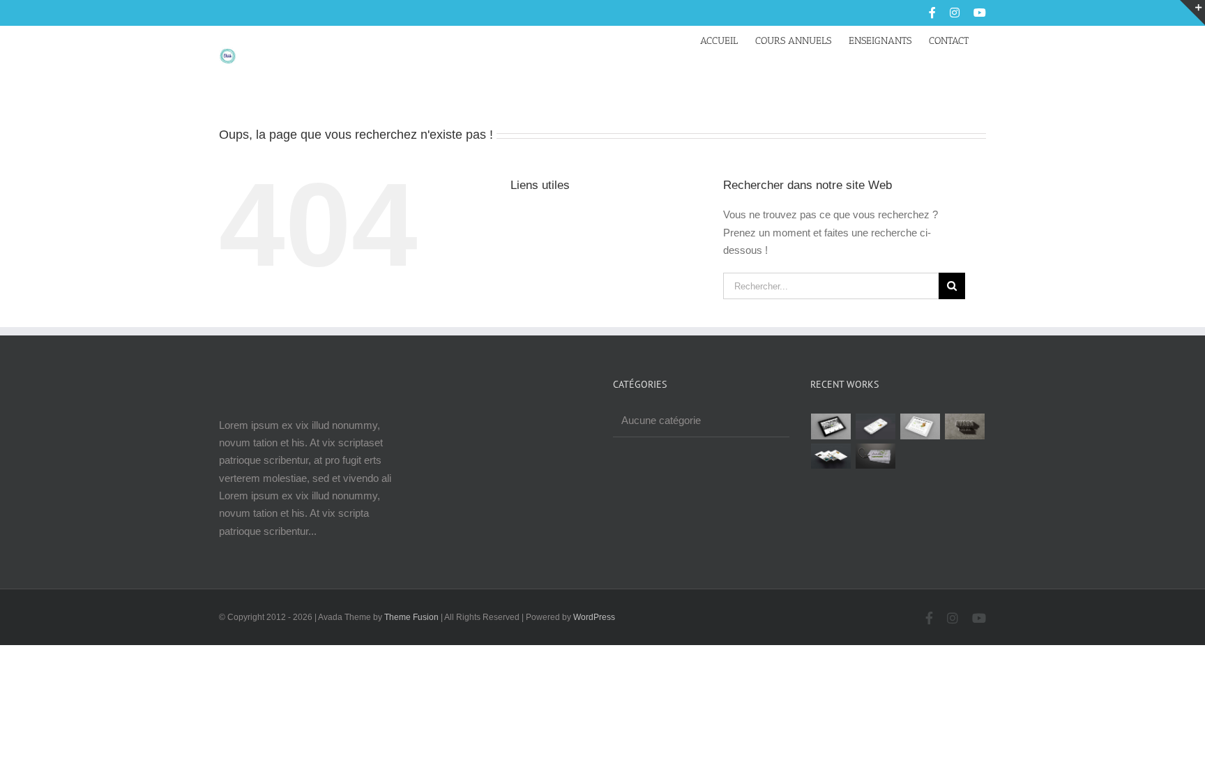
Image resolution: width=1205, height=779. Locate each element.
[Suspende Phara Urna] (876, 456)
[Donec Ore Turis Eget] (831, 426)
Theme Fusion (411, 617)
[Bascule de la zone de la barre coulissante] (1192, 12)
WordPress (594, 617)
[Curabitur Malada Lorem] (831, 456)
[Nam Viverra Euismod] (965, 426)
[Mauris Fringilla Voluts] (876, 426)
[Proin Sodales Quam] (920, 426)
